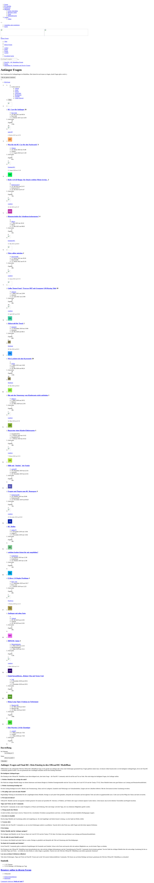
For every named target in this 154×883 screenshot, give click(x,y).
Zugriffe (17, 96)
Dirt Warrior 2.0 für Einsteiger (19, 728)
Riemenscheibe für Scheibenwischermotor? (23, 216)
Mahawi (13, 399)
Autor (16, 90)
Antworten (18, 93)
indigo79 (13, 530)
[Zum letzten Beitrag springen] (9, 129)
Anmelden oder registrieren (12, 25)
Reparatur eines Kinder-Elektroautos (21, 430)
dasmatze (14, 327)
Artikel (6, 48)
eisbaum (13, 292)
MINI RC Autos (14, 641)
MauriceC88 (14, 705)
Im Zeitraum (4, 751)
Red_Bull (14, 113)
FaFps (13, 363)
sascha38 (13, 469)
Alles (5, 41)
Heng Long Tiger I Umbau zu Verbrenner (23, 702)
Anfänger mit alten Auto (17, 613)
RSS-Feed (7, 82)
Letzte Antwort (19, 98)
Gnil (12, 679)
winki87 (13, 731)
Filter (10, 100)
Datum (17, 91)
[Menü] (1, 22)
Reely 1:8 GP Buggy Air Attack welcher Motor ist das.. (28, 180)
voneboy (10, 204)
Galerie (6, 52)
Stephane (10, 346)
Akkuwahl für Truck (15, 323)
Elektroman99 (15, 495)
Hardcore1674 (15, 185)
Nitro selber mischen (15, 253)
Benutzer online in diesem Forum (16, 870)
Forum (6, 51)
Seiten (6, 49)
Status (2, 756)
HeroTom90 (14, 256)
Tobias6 (13, 618)
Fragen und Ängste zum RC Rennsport (22, 491)
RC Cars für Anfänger (16, 109)
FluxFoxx (10, 600)
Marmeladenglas (16, 644)
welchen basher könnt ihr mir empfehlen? (23, 552)
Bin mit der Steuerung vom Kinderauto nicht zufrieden (28, 395)
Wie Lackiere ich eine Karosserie (19, 359)
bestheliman (14, 556)
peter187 (10, 132)
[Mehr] (1, 79)
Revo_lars (14, 581)
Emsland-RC (11, 167)
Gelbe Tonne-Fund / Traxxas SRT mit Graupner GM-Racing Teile (32, 288)
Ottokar (13, 148)
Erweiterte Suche (9, 56)
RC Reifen (11, 526)
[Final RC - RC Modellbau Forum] (44, 35)
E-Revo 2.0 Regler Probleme (18, 578)
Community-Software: (12, 881)
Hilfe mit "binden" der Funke (19, 465)
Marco (13, 221)
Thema (17, 88)
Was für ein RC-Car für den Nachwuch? (22, 145)
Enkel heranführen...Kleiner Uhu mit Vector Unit (26, 676)
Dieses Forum (8, 44)
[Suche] (1, 37)
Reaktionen (18, 95)
